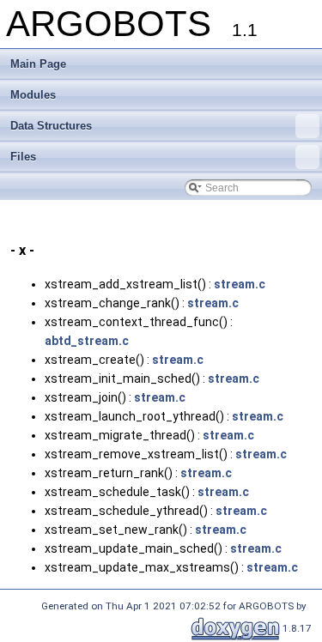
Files (23, 156)
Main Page (38, 64)
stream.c (239, 284)
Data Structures (51, 125)
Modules (33, 94)
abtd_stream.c (87, 341)
